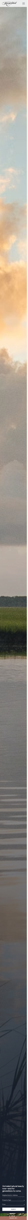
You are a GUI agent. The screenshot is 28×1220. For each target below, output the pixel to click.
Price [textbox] (3, 1204)
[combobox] (13, 1200)
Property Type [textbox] (6, 1200)
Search (13, 1209)
